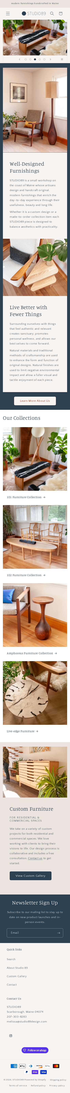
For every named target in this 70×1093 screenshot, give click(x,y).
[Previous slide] (19, 59)
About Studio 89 (17, 967)
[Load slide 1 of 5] (25, 59)
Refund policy (38, 1085)
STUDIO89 (18, 1080)
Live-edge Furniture (20, 731)
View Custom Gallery (31, 875)
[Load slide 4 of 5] (39, 59)
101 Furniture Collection (24, 497)
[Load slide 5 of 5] (44, 59)
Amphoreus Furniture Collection (30, 653)
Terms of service (18, 1085)
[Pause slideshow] (63, 59)
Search (11, 959)
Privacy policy (57, 1085)
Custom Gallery (17, 976)
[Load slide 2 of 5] (30, 59)
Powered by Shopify (35, 1080)
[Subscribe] (58, 932)
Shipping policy (58, 1080)
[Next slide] (50, 59)
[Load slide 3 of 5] (35, 59)
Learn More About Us (35, 400)
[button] (8, 13)
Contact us (35, 858)
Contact (12, 984)
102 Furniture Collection (24, 575)
